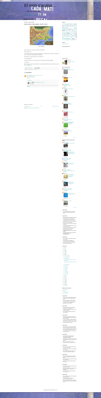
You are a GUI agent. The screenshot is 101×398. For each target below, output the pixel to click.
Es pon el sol (72, 33)
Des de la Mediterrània (67, 158)
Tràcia (31, 65)
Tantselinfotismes (66, 38)
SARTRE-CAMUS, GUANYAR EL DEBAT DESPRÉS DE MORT (71, 153)
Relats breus (73, 36)
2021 (32, 69)
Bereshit (64, 95)
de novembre (66, 257)
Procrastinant (68, 36)
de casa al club (65, 118)
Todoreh (64, 181)
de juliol (65, 267)
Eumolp (64, 76)
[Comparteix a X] (37, 68)
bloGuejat (65, 87)
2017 (72, 24)
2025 (74, 26)
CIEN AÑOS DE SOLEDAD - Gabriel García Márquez (71, 183)
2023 (65, 26)
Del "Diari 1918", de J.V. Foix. (67, 189)
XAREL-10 (65, 173)
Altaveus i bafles (65, 159)
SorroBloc (65, 192)
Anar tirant (74, 29)
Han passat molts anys (71, 143)
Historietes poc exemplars (70, 35)
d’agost (65, 265)
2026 (64, 247)
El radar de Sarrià (66, 84)
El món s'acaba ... (40, 5)
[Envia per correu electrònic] (34, 68)
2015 (65, 24)
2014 (63, 24)
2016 (69, 24)
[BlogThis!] (36, 68)
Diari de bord (35, 69)
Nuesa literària (65, 142)
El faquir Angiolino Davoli (71, 96)
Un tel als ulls (65, 289)
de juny (65, 268)
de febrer (65, 272)
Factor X (64, 290)
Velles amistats (70, 77)
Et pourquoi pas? (71, 34)
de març (65, 271)
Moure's (63, 36)
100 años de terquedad (65, 23)
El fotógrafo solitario (71, 69)
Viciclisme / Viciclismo (67, 103)
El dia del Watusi (70, 88)
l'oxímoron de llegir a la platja (67, 119)
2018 (76, 24)
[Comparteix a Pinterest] (39, 68)
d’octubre (65, 258)
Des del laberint (65, 293)
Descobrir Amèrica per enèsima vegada (69, 170)
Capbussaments (68, 30)
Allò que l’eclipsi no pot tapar (67, 85)
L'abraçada (69, 104)
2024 (70, 26)
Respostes (29, 80)
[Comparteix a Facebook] (38, 68)
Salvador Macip (29, 75)
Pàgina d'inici (27, 15)
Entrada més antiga (55, 106)
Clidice (31, 82)
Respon (28, 78)
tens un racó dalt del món (67, 188)
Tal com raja (67, 37)
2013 (64, 285)
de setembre (66, 264)
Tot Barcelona (65, 162)
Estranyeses (64, 34)
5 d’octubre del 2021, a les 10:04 (39, 82)
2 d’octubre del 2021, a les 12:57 (37, 75)
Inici (41, 106)
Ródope (25, 65)
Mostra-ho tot (75, 137)
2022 (76, 25)
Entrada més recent (27, 106)
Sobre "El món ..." (38, 15)
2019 (65, 25)
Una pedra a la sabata (70, 39)
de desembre (66, 255)
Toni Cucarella (65, 111)
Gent (63, 35)
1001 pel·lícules (73, 23)
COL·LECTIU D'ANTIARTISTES (68, 122)
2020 (69, 25)
